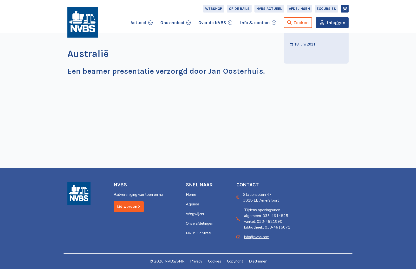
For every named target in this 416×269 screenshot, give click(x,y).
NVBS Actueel (269, 9)
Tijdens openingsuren (262, 210)
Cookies (214, 261)
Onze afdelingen (199, 223)
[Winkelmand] (345, 9)
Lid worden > (128, 206)
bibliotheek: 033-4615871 (267, 227)
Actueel (138, 22)
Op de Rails (239, 9)
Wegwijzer (195, 214)
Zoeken (301, 22)
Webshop (213, 9)
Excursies (326, 9)
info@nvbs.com (256, 237)
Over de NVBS (212, 22)
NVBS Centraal (199, 233)
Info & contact (255, 22)
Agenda (192, 204)
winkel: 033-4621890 (263, 221)
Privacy (196, 261)
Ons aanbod (172, 22)
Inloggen (336, 22)
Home (191, 194)
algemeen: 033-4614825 (266, 215)
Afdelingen (299, 9)
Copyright (235, 261)
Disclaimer (257, 261)
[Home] (82, 22)
